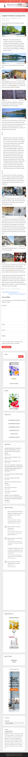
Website (4, 335)
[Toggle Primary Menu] (26, 10)
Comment (4, 305)
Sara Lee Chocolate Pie (17, 538)
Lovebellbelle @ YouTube (14, 426)
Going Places (17, 288)
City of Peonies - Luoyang (8, 288)
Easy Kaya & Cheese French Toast (12, 478)
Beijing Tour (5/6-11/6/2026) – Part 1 (12, 461)
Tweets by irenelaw (14, 383)
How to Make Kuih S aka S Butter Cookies (15, 515)
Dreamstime (14, 660)
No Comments (6, 20)
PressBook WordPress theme (16, 755)
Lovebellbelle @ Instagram (14, 420)
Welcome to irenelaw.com (14, 5)
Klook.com (14, 378)
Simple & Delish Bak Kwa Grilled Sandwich (13, 474)
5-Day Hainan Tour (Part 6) (10, 487)
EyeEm (14, 661)
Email (3, 330)
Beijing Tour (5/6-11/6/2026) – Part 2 (12, 457)
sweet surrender (17, 18)
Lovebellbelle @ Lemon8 (14, 437)
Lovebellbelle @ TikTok (14, 430)
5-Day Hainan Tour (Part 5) (10, 491)
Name (3, 324)
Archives (6, 729)
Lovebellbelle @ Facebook (14, 423)
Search (6, 354)
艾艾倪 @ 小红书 (14, 433)
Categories (6, 720)
